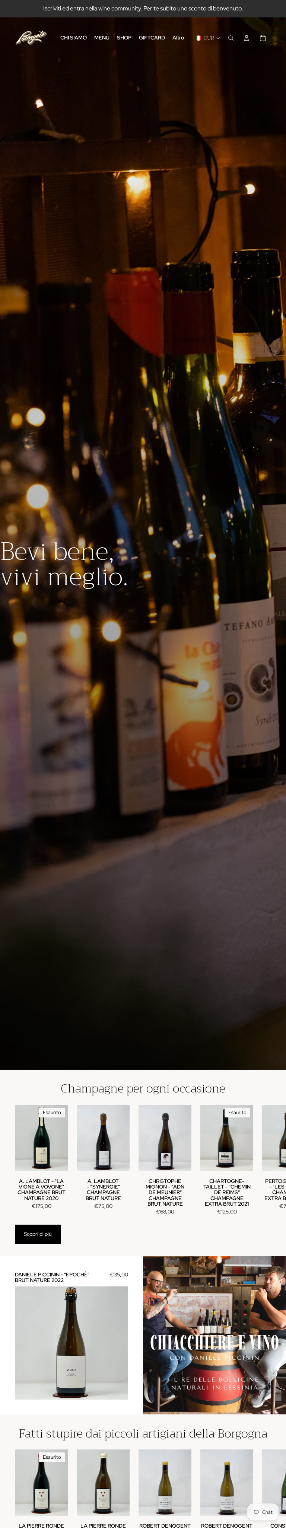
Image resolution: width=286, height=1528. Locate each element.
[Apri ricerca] (231, 38)
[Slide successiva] (264, 1160)
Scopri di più (38, 1234)
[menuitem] (178, 38)
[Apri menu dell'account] (246, 38)
